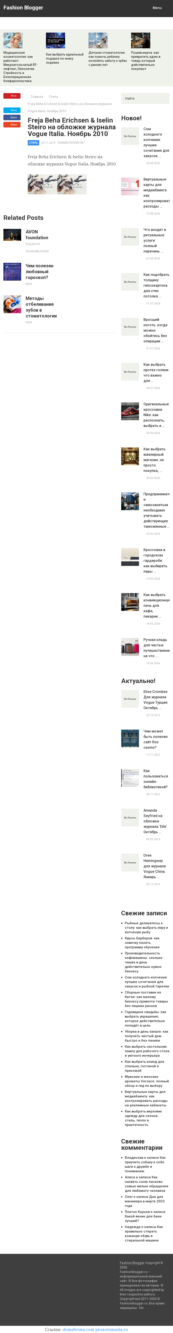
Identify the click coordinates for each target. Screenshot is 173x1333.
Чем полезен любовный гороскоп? (39, 271)
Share (13, 117)
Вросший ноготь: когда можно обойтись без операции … (155, 330)
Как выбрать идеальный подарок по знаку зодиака (65, 58)
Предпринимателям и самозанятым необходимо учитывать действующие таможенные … (156, 510)
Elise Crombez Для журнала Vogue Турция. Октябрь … (155, 700)
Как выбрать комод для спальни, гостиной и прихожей (144, 1066)
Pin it (13, 95)
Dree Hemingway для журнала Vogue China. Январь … (154, 866)
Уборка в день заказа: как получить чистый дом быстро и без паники (146, 1036)
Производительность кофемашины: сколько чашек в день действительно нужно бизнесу (143, 962)
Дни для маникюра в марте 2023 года (145, 1201)
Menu (157, 8)
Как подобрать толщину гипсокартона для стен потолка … (156, 285)
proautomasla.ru (111, 1329)
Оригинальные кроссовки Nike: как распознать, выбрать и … (156, 415)
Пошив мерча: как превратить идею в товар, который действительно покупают (145, 61)
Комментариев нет (71, 142)
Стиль (53, 96)
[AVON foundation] (12, 235)
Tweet (13, 110)
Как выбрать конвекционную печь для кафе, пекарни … (156, 605)
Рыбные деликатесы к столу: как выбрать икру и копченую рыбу (146, 927)
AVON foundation (37, 234)
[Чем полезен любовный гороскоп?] (12, 272)
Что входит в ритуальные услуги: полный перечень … (154, 240)
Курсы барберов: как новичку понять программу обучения (142, 942)
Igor (29, 284)
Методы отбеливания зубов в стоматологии (41, 307)
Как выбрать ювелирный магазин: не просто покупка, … (154, 460)
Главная (37, 96)
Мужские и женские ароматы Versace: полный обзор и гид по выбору (147, 1081)
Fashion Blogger (23, 7)
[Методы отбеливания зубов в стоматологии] (12, 304)
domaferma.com (78, 1329)
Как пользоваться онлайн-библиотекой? (155, 779)
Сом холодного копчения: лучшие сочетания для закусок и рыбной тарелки (147, 981)
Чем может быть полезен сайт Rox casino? (155, 739)
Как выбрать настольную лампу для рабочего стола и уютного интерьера (147, 1051)
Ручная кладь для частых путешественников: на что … (156, 648)
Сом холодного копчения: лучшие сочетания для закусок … (156, 142)
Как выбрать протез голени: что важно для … (156, 372)
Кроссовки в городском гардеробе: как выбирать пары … (155, 561)
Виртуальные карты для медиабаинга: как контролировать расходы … (156, 192)
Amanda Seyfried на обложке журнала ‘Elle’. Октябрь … (155, 821)
